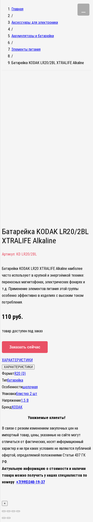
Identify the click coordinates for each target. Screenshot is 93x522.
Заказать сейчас (24, 347)
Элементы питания (26, 49)
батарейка (15, 380)
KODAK (17, 407)
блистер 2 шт (26, 393)
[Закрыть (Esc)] (4, 511)
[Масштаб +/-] (18, 511)
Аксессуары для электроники (34, 22)
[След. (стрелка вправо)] (8, 518)
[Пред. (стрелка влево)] (4, 518)
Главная (17, 9)
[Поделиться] (8, 511)
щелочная (30, 387)
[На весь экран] (13, 511)
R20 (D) (20, 373)
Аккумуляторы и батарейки (32, 36)
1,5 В (25, 400)
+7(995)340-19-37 (30, 482)
